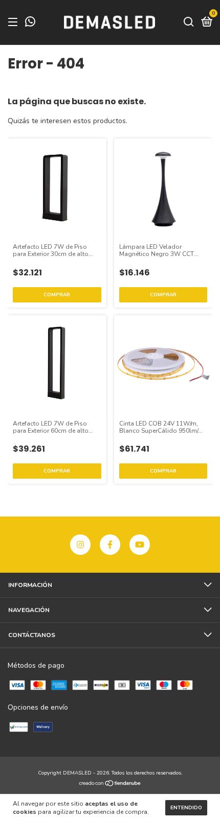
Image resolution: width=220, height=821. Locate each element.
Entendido (186, 807)
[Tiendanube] (110, 784)
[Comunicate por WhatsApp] (30, 23)
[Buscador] (188, 22)
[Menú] (14, 22)
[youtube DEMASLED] (139, 544)
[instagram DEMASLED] (80, 544)
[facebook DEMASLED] (110, 544)
